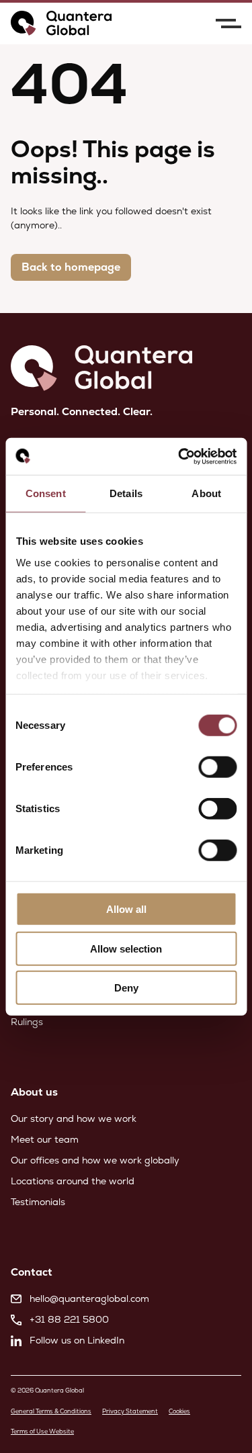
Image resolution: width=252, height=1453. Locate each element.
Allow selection (126, 948)
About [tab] (206, 493)
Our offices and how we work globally (95, 1160)
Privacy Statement (130, 1411)
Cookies (179, 1411)
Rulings (27, 1022)
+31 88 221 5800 (69, 1319)
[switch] (217, 767)
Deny (126, 988)
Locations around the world (72, 1181)
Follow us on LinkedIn (77, 1340)
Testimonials (38, 1202)
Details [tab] (126, 493)
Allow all (126, 909)
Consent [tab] (46, 493)
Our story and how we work (73, 1118)
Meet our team (45, 1139)
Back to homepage (71, 267)
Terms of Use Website (42, 1431)
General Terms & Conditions (51, 1411)
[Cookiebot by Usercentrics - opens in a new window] (179, 456)
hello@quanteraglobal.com (89, 1298)
